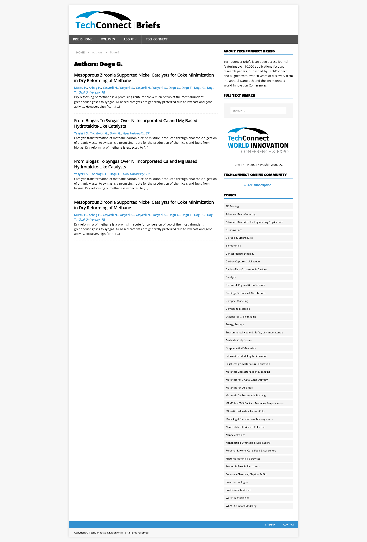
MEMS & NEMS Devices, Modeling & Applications (255, 403)
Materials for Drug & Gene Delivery (247, 380)
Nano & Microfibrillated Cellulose (245, 427)
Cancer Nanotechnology (240, 253)
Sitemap (270, 524)
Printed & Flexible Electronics (243, 466)
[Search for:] (258, 110)
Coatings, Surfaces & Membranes (245, 293)
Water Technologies (237, 498)
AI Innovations (234, 230)
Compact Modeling (237, 301)
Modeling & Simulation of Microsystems (249, 419)
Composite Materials (238, 309)
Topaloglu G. (99, 133)
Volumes (108, 39)
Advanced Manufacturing (240, 214)
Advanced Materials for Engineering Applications (254, 222)
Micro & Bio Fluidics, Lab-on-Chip (245, 411)
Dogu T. (187, 88)
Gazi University (89, 92)
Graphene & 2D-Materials (241, 348)
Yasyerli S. (127, 88)
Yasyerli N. (110, 88)
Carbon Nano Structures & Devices (246, 269)
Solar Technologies (237, 482)
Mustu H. (80, 88)
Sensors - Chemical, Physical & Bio (246, 474)
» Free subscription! (258, 185)
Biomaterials (233, 245)
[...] (117, 106)
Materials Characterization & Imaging (248, 371)
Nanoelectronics (235, 435)
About (129, 39)
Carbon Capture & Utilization (243, 261)
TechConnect (157, 39)
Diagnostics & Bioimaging (241, 316)
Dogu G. (174, 88)
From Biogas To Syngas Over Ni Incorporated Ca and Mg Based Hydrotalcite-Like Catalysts (135, 123)
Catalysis (231, 277)
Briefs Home (82, 39)
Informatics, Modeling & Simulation (246, 356)
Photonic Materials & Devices (243, 458)
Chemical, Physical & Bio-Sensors (245, 285)
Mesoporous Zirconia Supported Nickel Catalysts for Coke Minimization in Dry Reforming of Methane (144, 77)
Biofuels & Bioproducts (239, 238)
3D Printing (232, 206)
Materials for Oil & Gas (239, 387)
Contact (288, 524)
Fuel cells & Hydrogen (238, 340)
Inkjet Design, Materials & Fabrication (248, 364)
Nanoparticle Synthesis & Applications (248, 442)
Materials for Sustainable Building (246, 395)
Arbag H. (95, 88)
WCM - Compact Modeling (241, 506)
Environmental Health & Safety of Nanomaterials (254, 332)
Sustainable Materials (238, 490)
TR (103, 92)
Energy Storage (235, 324)
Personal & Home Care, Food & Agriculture (251, 450)
